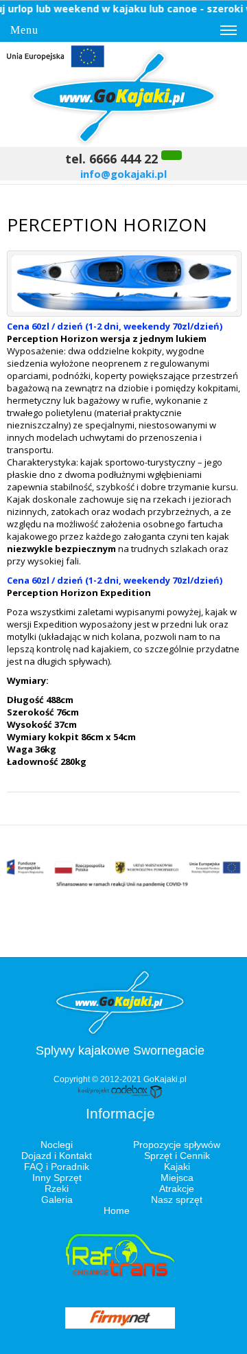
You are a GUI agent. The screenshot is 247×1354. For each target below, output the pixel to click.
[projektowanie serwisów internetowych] (120, 1096)
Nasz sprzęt (176, 1199)
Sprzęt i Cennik (177, 1155)
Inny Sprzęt (57, 1177)
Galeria (57, 1199)
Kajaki (177, 1166)
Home (117, 1210)
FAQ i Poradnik (56, 1166)
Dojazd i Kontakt (56, 1155)
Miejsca (177, 1177)
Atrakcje (176, 1188)
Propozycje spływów (176, 1144)
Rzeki (57, 1188)
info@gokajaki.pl (123, 174)
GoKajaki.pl (165, 1079)
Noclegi (56, 1144)
